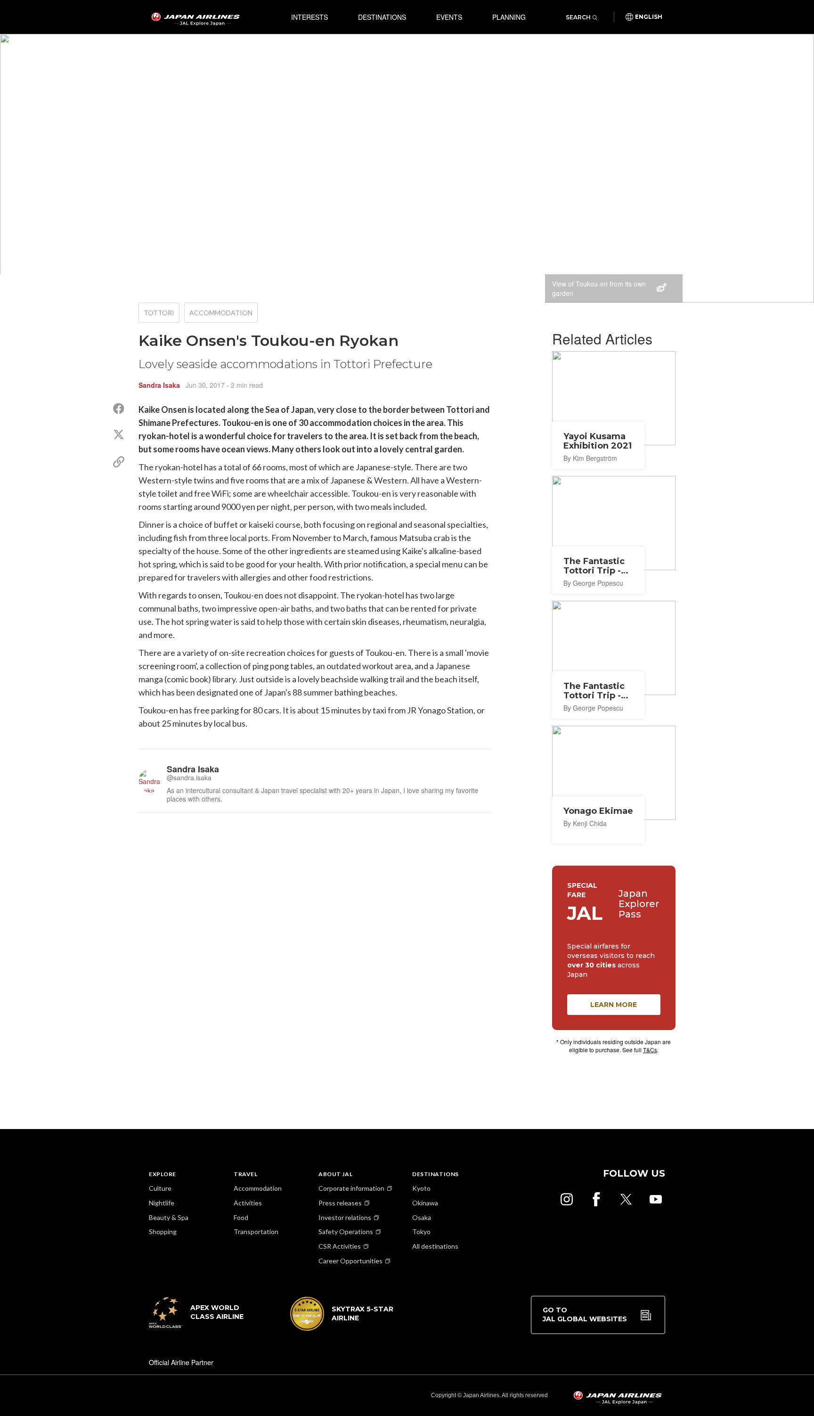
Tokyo (421, 1232)
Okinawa (425, 1203)
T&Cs (650, 1050)
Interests (309, 17)
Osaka (421, 1217)
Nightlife (161, 1203)
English (648, 17)
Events (449, 17)
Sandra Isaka (159, 385)
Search (578, 17)
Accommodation (220, 313)
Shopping (163, 1232)
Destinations (382, 17)
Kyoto (421, 1188)
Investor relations (344, 1217)
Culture (160, 1188)
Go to (585, 1315)
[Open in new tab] (566, 1199)
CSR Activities (339, 1246)
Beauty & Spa (168, 1217)
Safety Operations (345, 1232)
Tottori (159, 313)
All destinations (435, 1246)
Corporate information (351, 1188)
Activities (248, 1203)
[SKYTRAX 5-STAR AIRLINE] (342, 1328)
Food (241, 1217)
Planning (509, 17)
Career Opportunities (350, 1261)
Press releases (340, 1203)
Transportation (256, 1232)
